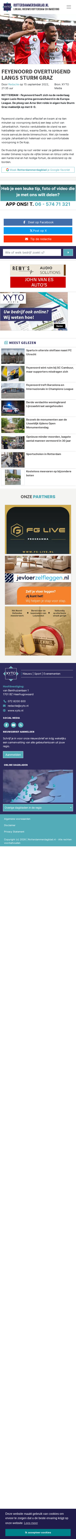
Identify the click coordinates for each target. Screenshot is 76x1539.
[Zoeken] (68, 252)
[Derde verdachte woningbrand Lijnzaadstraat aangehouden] (13, 408)
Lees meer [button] (31, 1523)
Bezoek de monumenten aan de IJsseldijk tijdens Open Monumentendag (46, 423)
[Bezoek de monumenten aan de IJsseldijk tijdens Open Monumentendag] (13, 425)
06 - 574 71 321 (52, 204)
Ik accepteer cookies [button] (38, 1532)
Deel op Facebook (41, 222)
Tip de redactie (40, 239)
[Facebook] (6, 724)
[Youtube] (13, 724)
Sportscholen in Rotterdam (43, 454)
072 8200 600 (17, 701)
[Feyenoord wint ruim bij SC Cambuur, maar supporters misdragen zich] (13, 373)
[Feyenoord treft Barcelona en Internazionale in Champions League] (13, 391)
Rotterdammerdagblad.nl (31, 5)
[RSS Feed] (21, 724)
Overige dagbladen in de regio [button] (23, 807)
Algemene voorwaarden (17, 819)
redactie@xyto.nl (18, 705)
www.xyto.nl (15, 710)
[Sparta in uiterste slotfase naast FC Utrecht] (13, 356)
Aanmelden (13, 754)
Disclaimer (9, 825)
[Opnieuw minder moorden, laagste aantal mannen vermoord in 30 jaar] (13, 442)
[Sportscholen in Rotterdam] (13, 460)
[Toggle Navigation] (69, 7)
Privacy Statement (14, 831)
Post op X (40, 230)
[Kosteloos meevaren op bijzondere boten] (13, 477)
